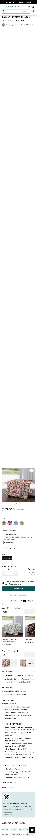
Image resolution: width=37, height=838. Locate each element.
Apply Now (8, 814)
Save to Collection (18, 595)
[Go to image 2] (17, 503)
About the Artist (18, 787)
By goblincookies (29, 642)
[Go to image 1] (16, 503)
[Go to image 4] (20, 503)
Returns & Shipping (18, 782)
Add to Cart (18, 589)
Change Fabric (9, 542)
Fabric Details (9, 548)
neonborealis (18, 25)
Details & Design (18, 671)
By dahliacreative (6, 644)
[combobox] (25, 11)
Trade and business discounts (18, 2)
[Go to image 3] (19, 503)
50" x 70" (7, 558)
